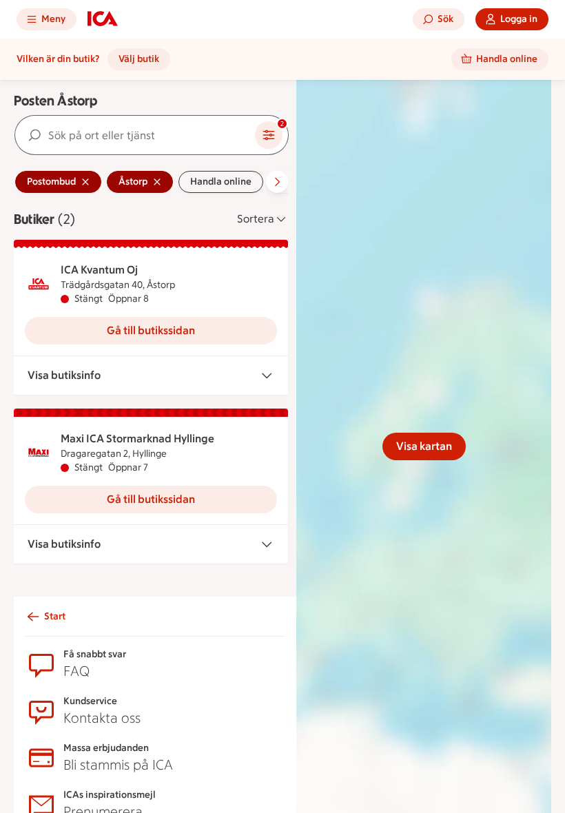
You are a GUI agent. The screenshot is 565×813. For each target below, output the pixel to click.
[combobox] (135, 135)
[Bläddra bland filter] (277, 182)
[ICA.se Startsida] (103, 19)
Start (54, 616)
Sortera (255, 218)
